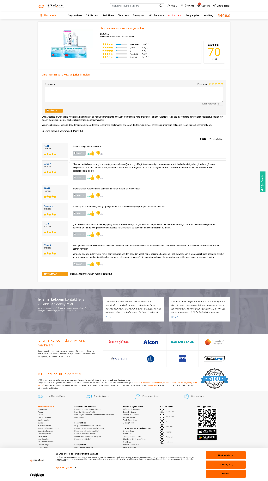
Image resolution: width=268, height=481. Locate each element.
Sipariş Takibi (223, 6)
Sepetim (204, 5)
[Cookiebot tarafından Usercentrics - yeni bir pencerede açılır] (37, 475)
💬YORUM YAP (50, 274)
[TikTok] (162, 431)
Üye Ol (174, 6)
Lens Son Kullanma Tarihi (84, 412)
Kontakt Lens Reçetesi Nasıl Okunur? (89, 428)
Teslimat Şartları (44, 434)
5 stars (222, 84)
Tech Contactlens (130, 420)
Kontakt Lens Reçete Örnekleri (86, 431)
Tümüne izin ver (226, 455)
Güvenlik (41, 423)
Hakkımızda (42, 409)
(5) (91, 263)
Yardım (40, 412)
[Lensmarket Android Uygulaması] (207, 437)
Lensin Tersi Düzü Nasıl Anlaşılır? (87, 436)
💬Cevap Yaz (79, 153)
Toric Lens (123, 15)
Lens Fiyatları (43, 447)
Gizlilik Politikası (44, 425)
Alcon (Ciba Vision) (131, 415)
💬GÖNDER (52, 110)
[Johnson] (119, 342)
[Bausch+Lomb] (182, 342)
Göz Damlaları (156, 15)
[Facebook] (162, 416)
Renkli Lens (108, 15)
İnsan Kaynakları (44, 417)
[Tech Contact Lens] (150, 358)
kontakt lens (152, 385)
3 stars (216, 84)
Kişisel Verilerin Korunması (48, 428)
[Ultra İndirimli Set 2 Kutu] (69, 43)
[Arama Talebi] (262, 181)
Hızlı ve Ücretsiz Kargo (55, 396)
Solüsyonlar (139, 15)
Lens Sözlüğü (43, 445)
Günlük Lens (92, 15)
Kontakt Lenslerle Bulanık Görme (87, 409)
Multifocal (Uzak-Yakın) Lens (134, 439)
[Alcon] (150, 342)
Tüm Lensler (50, 15)
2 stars (213, 84)
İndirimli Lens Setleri (131, 445)
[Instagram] (162, 411)
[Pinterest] (162, 436)
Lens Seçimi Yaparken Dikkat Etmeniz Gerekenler (94, 415)
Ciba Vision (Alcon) (184, 383)
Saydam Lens (75, 15)
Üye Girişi (189, 6)
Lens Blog (208, 15)
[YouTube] (162, 426)
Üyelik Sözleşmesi (45, 431)
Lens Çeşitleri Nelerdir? (83, 447)
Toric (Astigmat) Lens (132, 436)
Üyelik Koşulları (44, 420)
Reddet (225, 473)
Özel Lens (127, 442)
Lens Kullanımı (80, 417)
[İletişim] (222, 15)
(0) (91, 153)
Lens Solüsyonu (129, 447)
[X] (162, 421)
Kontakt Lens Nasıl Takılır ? (85, 434)
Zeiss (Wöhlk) (129, 423)
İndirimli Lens (174, 15)
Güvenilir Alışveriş (101, 396)
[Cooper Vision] (214, 342)
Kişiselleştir (224, 464)
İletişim (40, 415)
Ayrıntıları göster (64, 467)
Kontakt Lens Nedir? (82, 439)
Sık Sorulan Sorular (45, 442)
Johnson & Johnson (141, 383)
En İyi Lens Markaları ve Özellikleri (87, 426)
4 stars (219, 84)
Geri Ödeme (42, 436)
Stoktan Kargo (197, 396)
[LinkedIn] (162, 441)
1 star (210, 84)
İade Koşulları (43, 439)
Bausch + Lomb (169, 383)
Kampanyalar (192, 15)
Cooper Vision (156, 383)
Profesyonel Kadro (151, 396)
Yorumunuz (50, 84)
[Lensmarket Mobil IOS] (207, 431)
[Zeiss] (182, 358)
